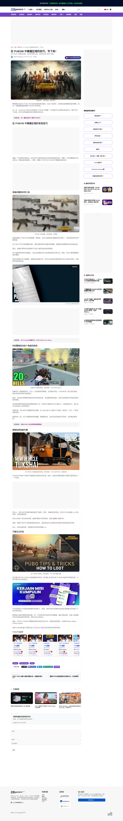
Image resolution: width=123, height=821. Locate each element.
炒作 (56, 9)
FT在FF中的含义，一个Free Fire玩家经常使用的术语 (93, 280)
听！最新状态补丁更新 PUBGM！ (31, 118)
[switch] (111, 9)
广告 (43, 801)
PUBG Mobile (24, 663)
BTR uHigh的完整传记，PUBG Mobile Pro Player (36, 340)
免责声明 (110, 814)
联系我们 (44, 800)
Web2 (32, 663)
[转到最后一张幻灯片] (76, 689)
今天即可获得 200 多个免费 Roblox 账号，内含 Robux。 (92, 310)
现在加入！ (91, 800)
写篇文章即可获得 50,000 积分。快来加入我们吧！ (92, 201)
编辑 (43, 796)
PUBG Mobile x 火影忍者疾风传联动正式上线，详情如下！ (70, 706)
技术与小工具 (48, 9)
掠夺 (46, 577)
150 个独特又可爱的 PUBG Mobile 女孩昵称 (45, 706)
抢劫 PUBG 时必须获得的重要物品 (31, 424)
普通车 (55, 518)
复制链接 (56, 666)
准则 (111, 812)
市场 (43, 795)
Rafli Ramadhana (18, 56)
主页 (12, 47)
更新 (63, 9)
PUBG (35, 56)
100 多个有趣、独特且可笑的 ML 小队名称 (92, 299)
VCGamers (22, 812)
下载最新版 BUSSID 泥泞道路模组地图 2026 (92, 290)
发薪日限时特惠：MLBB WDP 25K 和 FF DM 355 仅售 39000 (92, 189)
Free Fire (86, 282)
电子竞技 (39, 9)
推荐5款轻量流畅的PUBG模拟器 (20, 706)
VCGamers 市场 (38, 627)
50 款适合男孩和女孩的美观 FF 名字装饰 (93, 321)
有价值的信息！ (61, 3)
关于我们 (44, 798)
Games (15, 663)
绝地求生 (19, 47)
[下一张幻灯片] (79, 689)
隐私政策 (110, 815)
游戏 (30, 9)
